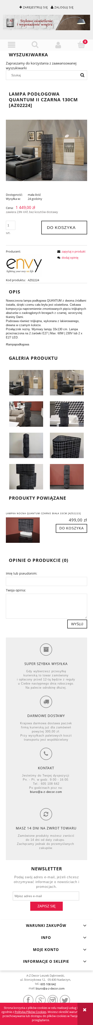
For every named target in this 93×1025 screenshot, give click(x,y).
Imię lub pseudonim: (21, 573)
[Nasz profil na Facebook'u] (28, 1000)
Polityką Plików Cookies (30, 1012)
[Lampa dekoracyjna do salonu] (26, 414)
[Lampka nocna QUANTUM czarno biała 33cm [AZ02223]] (26, 530)
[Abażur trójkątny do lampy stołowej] (67, 445)
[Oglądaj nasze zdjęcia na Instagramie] (52, 1000)
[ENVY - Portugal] (24, 265)
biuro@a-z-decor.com (46, 792)
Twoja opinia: (16, 590)
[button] (11, 45)
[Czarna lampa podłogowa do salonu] (67, 414)
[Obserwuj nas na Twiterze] (65, 1000)
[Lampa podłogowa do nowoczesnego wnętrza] (26, 382)
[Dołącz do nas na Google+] (40, 1000)
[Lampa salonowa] (67, 382)
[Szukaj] (82, 75)
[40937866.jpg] (26, 445)
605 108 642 (48, 984)
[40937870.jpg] (26, 476)
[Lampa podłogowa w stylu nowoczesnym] (67, 476)
